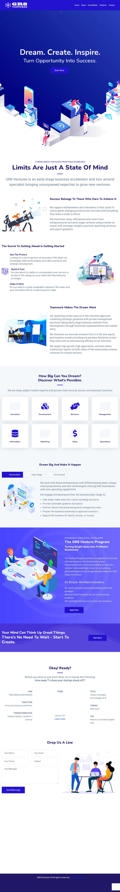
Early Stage (36, 474)
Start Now (59, 70)
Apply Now (74, 610)
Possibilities (93, 5)
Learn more (60, 719)
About (83, 5)
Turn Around (59, 474)
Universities (14, 474)
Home (77, 5)
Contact (111, 5)
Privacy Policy (76, 877)
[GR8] (17, 5)
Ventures (103, 5)
